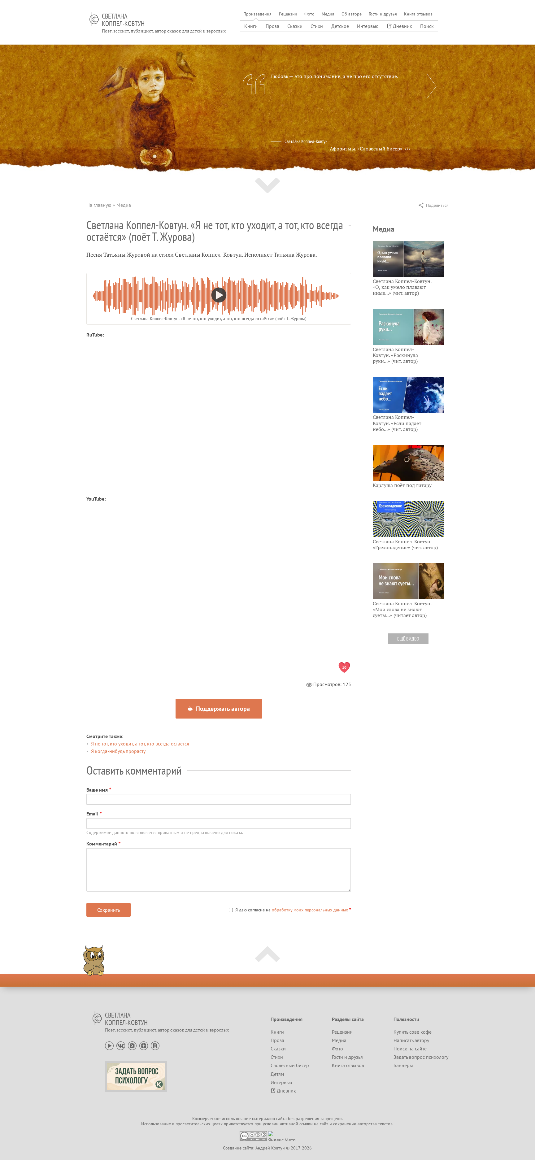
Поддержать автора (222, 709)
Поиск (427, 26)
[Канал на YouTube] (109, 1045)
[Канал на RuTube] (155, 1045)
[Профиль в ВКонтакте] (120, 1045)
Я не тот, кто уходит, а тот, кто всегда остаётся (140, 744)
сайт (324, 1124)
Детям (277, 1074)
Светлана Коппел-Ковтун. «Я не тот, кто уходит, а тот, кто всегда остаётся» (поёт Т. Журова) (219, 318)
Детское (340, 26)
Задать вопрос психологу (421, 1057)
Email (92, 813)
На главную (98, 205)
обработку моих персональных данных (310, 910)
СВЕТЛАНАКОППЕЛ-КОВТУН (123, 20)
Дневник (402, 26)
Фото (309, 14)
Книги (251, 26)
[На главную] (94, 19)
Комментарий (101, 844)
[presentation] (432, 86)
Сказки (294, 26)
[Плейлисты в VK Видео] (132, 1045)
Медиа (328, 14)
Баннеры (403, 1065)
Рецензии (288, 14)
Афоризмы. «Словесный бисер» (366, 149)
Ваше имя (97, 790)
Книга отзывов (418, 14)
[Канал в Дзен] (143, 1045)
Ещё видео (408, 639)
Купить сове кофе (413, 1032)
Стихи (317, 26)
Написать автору (411, 1040)
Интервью (368, 26)
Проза (272, 26)
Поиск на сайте (410, 1048)
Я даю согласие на (291, 910)
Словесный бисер (290, 1065)
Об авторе (351, 14)
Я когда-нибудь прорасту (118, 751)
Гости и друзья (383, 14)
